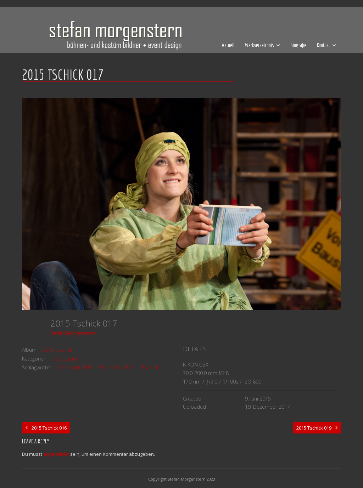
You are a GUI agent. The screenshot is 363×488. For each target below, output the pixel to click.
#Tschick (148, 367)
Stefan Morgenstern (73, 333)
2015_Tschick (57, 349)
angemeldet (56, 454)
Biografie (298, 45)
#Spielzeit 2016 (115, 367)
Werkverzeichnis (259, 45)
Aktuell (228, 45)
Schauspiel (64, 358)
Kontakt (323, 45)
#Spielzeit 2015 (75, 367)
